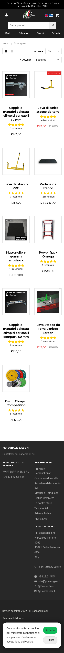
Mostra (38, 51)
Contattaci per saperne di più (18, 454)
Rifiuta (50, 640)
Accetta (50, 630)
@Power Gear (46, 586)
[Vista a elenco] (12, 51)
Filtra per (25, 60)
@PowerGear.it (46, 591)
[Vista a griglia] (6, 51)
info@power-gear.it (49, 581)
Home (5, 43)
